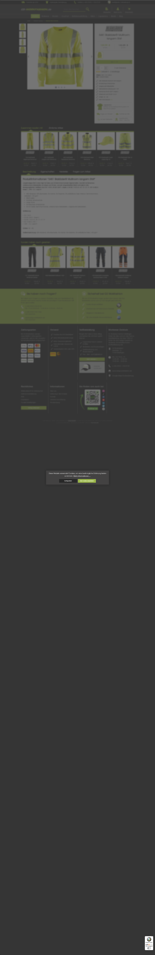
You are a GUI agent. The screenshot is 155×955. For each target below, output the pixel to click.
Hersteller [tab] (63, 171)
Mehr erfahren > (92, 359)
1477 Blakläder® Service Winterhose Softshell (32, 276)
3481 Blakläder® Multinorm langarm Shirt (77, 276)
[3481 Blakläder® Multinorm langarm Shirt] (60, 56)
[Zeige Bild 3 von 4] (61, 87)
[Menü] (152, 937)
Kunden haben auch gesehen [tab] (35, 242)
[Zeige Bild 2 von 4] (58, 87)
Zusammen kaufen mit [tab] (32, 128)
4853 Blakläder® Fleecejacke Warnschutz (68, 158)
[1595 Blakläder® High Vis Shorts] (125, 141)
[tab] (29, 172)
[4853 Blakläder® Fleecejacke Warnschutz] (68, 141)
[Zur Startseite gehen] (36, 9)
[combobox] (74, 9)
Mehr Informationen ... (82, 476)
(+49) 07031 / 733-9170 (120, 366)
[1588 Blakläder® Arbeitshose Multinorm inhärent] (123, 257)
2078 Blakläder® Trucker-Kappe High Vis (106, 158)
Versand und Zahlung (57, 399)
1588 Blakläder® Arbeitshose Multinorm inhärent (123, 276)
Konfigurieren (68, 481)
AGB (22, 397)
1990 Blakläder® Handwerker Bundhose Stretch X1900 (100, 276)
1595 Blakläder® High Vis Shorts (125, 158)
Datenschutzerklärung (28, 394)
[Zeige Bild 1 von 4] (56, 87)
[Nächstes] (91, 56)
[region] (57, 56)
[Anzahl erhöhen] (106, 68)
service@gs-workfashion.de (122, 371)
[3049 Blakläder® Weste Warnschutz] (87, 141)
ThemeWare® (95, 422)
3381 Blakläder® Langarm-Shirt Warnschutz (49, 158)
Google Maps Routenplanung (123, 376)
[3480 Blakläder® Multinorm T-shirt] (55, 257)
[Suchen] (87, 9)
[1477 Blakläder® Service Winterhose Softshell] (32, 257)
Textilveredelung (87, 329)
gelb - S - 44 (114, 62)
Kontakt (52, 397)
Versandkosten (72, 420)
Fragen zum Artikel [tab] (81, 171)
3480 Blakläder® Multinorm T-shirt (54, 275)
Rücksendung (55, 402)
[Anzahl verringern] (98, 68)
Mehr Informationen (104, 99)
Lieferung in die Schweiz (58, 394)
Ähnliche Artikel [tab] (56, 128)
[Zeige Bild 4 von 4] (64, 87)
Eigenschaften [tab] (47, 171)
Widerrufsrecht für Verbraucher (32, 391)
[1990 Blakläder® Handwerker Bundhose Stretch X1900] (100, 257)
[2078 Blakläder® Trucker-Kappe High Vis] (106, 141)
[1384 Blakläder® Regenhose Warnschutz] (30, 141)
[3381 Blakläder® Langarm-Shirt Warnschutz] (49, 141)
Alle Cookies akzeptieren (87, 481)
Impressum (25, 399)
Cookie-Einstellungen (28, 402)
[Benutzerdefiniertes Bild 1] (119, 305)
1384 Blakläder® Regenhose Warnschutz (30, 158)
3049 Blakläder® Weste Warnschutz (87, 158)
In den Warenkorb (120, 68)
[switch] (149, 948)
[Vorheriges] (28, 56)
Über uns (53, 391)
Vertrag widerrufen (34, 408)
